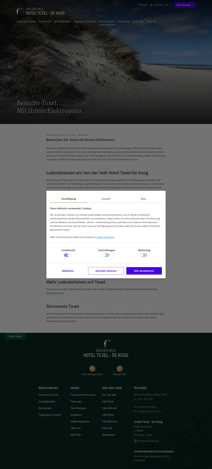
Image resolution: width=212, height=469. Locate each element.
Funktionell (68, 250)
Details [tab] (106, 198)
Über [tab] (143, 198)
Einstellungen (106, 250)
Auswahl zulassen (106, 271)
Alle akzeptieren (144, 271)
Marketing (144, 250)
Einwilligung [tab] (69, 198)
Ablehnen (68, 271)
